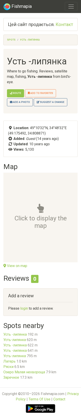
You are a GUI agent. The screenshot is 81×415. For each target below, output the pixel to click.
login (24, 308)
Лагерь (9, 361)
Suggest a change (51, 102)
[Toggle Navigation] (71, 6)
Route (16, 93)
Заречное (11, 377)
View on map (16, 266)
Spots (11, 39)
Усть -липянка (30, 39)
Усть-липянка (14, 340)
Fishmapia (21, 6)
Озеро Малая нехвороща (24, 372)
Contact (59, 399)
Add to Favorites (41, 93)
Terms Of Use (39, 399)
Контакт (64, 24)
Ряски (8, 367)
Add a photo (21, 102)
